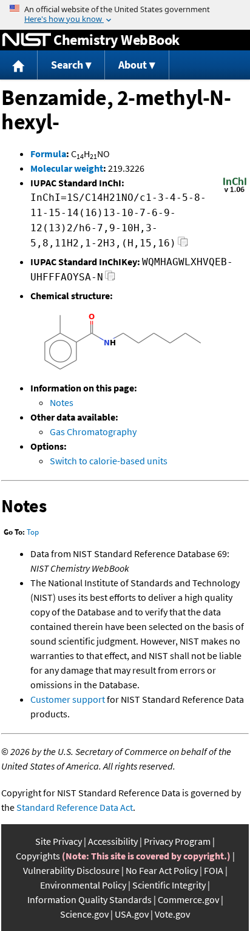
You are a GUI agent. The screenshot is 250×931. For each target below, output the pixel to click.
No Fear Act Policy (162, 870)
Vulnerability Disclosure (71, 870)
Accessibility (113, 841)
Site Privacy (58, 841)
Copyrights (38, 856)
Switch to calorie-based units (108, 461)
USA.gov (132, 914)
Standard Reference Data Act (74, 807)
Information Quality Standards (89, 899)
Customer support (67, 699)
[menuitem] (19, 65)
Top (33, 532)
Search (67, 65)
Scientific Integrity (169, 885)
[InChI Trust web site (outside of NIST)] (235, 191)
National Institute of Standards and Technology (26, 40)
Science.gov (84, 914)
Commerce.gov (188, 899)
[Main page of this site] (19, 65)
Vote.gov (172, 914)
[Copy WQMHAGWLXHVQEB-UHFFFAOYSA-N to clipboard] (110, 278)
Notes (61, 402)
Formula (48, 153)
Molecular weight (66, 168)
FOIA (213, 870)
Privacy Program (177, 841)
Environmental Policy (83, 885)
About (132, 65)
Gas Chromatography (93, 431)
